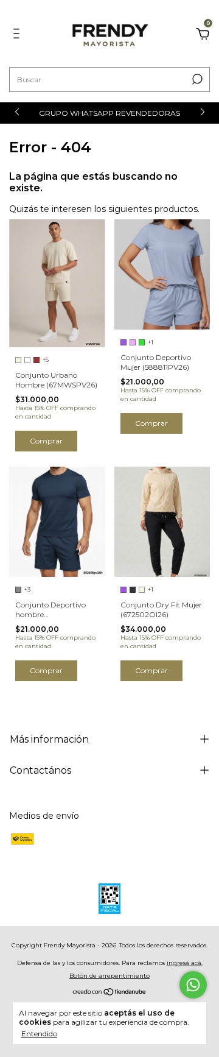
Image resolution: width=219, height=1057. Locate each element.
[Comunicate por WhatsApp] (193, 985)
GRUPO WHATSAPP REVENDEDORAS (109, 113)
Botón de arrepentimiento (109, 976)
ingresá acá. (185, 963)
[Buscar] (196, 79)
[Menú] (18, 35)
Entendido (39, 1033)
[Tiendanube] (110, 993)
